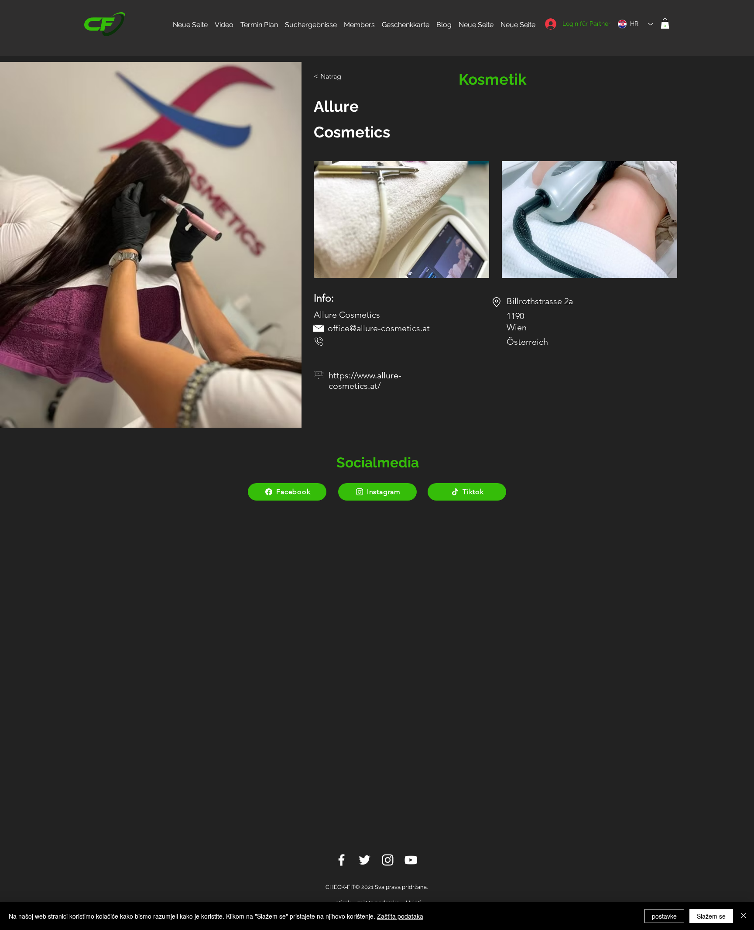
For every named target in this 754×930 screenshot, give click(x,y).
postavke (664, 916)
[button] (665, 23)
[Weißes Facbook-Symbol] (341, 860)
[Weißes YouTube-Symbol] (410, 860)
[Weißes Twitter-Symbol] (364, 860)
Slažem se (711, 916)
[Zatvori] (743, 916)
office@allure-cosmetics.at (379, 328)
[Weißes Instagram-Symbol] (387, 860)
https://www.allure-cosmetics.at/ (365, 380)
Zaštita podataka (400, 916)
